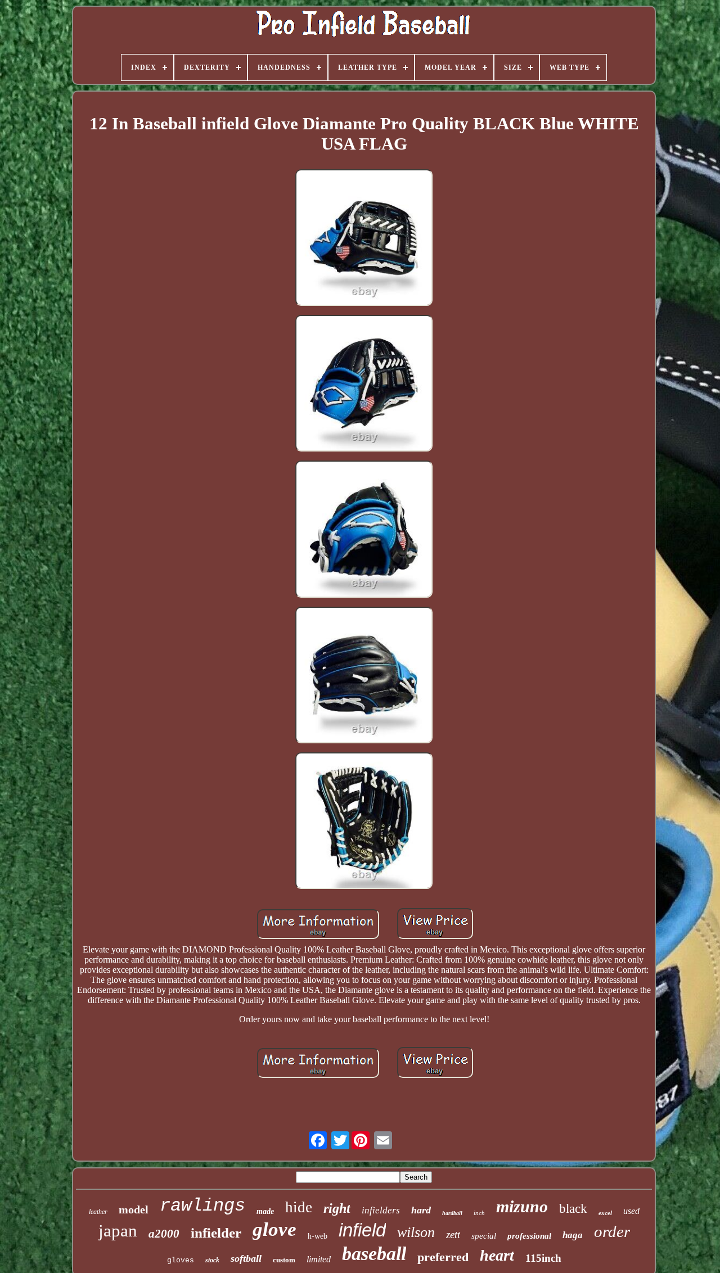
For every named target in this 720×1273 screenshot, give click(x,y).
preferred (443, 1257)
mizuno (522, 1206)
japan (117, 1230)
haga (572, 1235)
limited (319, 1259)
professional (529, 1235)
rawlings (202, 1205)
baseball (374, 1253)
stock (212, 1260)
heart (497, 1255)
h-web (317, 1236)
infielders (381, 1210)
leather (98, 1212)
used (631, 1211)
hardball (452, 1213)
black (573, 1209)
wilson (416, 1232)
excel (605, 1212)
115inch (543, 1258)
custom (284, 1260)
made (265, 1211)
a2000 (163, 1233)
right (336, 1208)
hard (421, 1210)
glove (274, 1229)
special (483, 1235)
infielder (216, 1232)
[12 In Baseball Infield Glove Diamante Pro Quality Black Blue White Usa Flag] (364, 239)
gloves (180, 1260)
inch (479, 1212)
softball (246, 1258)
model (133, 1209)
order (612, 1231)
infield (362, 1230)
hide (298, 1207)
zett (453, 1234)
